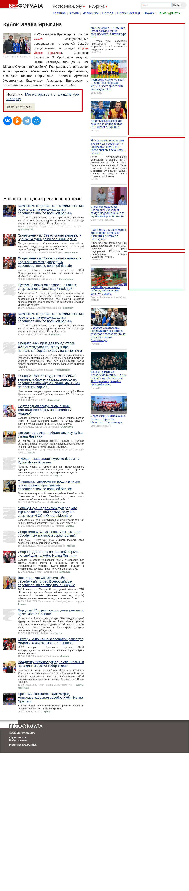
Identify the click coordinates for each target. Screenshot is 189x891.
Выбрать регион (18, 740)
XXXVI (38, 39)
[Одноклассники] (17, 120)
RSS (34, 745)
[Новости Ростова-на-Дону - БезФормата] (22, 4)
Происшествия (128, 13)
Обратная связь (18, 737)
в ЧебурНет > (170, 13)
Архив (74, 13)
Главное (59, 13)
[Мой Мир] (36, 120)
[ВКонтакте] (7, 120)
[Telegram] (26, 120)
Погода (108, 13)
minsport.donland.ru (20, 56)
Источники (91, 13)
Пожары (150, 13)
